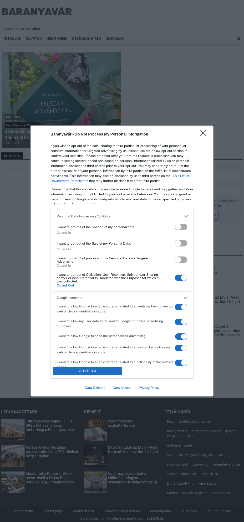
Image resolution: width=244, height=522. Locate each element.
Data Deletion (95, 388)
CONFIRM (88, 371)
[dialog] (122, 261)
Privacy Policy (149, 388)
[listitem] (122, 216)
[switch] (181, 227)
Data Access (122, 388)
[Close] (204, 134)
